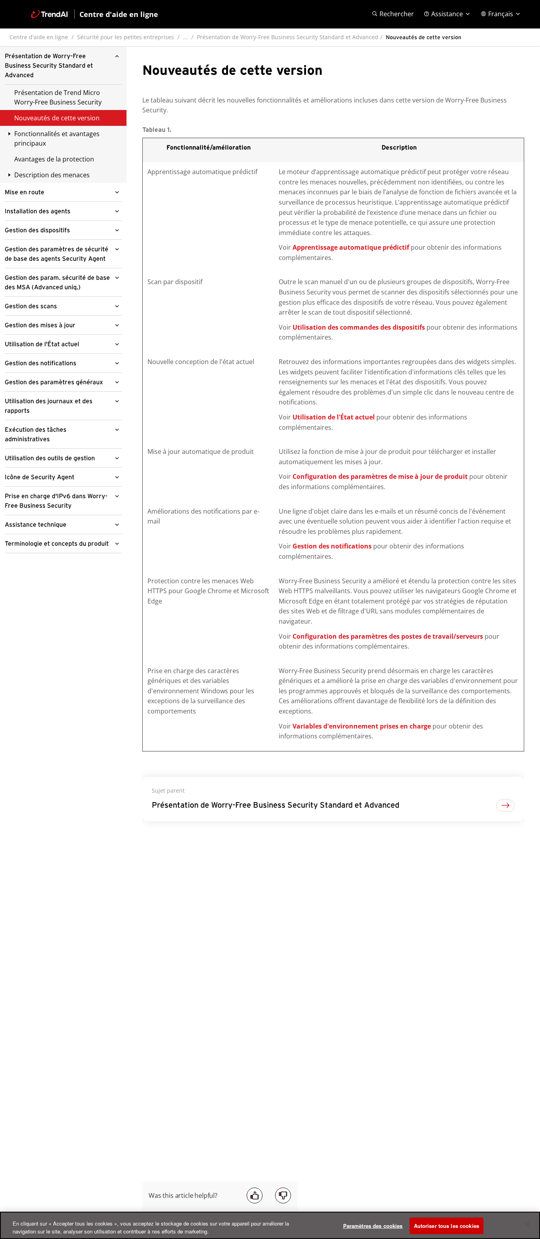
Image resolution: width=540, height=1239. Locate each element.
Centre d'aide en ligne (38, 37)
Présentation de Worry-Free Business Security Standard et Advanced (287, 37)
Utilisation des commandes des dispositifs (359, 327)
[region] (270, 1225)
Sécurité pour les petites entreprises (125, 37)
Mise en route (24, 192)
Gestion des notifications (40, 363)
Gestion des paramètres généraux (54, 382)
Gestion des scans (31, 306)
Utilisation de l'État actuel (42, 344)
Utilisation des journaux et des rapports (49, 406)
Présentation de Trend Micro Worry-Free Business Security (58, 97)
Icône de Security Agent (39, 477)
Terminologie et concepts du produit (57, 544)
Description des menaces (52, 175)
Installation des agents (37, 211)
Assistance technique (35, 525)
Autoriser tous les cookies (446, 1226)
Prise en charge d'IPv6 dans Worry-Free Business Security (56, 501)
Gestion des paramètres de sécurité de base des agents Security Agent (56, 254)
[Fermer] (527, 1224)
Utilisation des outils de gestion (50, 458)
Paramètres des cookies (373, 1226)
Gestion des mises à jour (40, 325)
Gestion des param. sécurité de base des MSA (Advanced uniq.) (57, 282)
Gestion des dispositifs (37, 230)
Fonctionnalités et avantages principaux (57, 138)
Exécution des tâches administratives (35, 434)
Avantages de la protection (54, 159)
